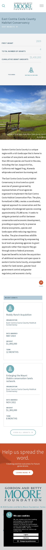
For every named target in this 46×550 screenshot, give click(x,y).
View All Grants (22, 432)
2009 (38, 41)
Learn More (22, 472)
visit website (8, 26)
